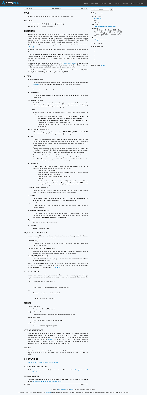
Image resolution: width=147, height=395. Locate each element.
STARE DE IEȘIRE (32, 272)
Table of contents (97, 43)
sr (94, 58)
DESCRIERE (29, 31)
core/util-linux (98, 18)
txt (101, 65)
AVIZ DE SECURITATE (33, 330)
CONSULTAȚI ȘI (31, 359)
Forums (103, 3)
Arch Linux (11, 3)
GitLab (117, 3)
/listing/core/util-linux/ (100, 40)
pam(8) (56, 362)
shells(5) (50, 362)
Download (140, 3)
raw (104, 65)
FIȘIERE (27, 303)
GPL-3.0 (48, 392)
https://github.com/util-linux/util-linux (105, 26)
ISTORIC (27, 348)
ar (94, 50)
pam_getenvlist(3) (70, 63)
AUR (132, 3)
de (94, 52)
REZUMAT (28, 21)
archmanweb (62, 389)
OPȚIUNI (27, 76)
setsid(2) (36, 84)
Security (125, 3)
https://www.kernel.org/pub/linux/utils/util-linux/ (47, 381)
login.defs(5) (43, 362)
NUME (26, 13)
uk (94, 62)
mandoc (72, 389)
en (94, 54)
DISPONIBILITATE (31, 376)
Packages (94, 3)
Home (86, 3)
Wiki (110, 3)
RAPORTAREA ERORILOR (35, 367)
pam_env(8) (57, 267)
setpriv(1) (31, 47)
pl (94, 56)
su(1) (36, 362)
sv (94, 60)
